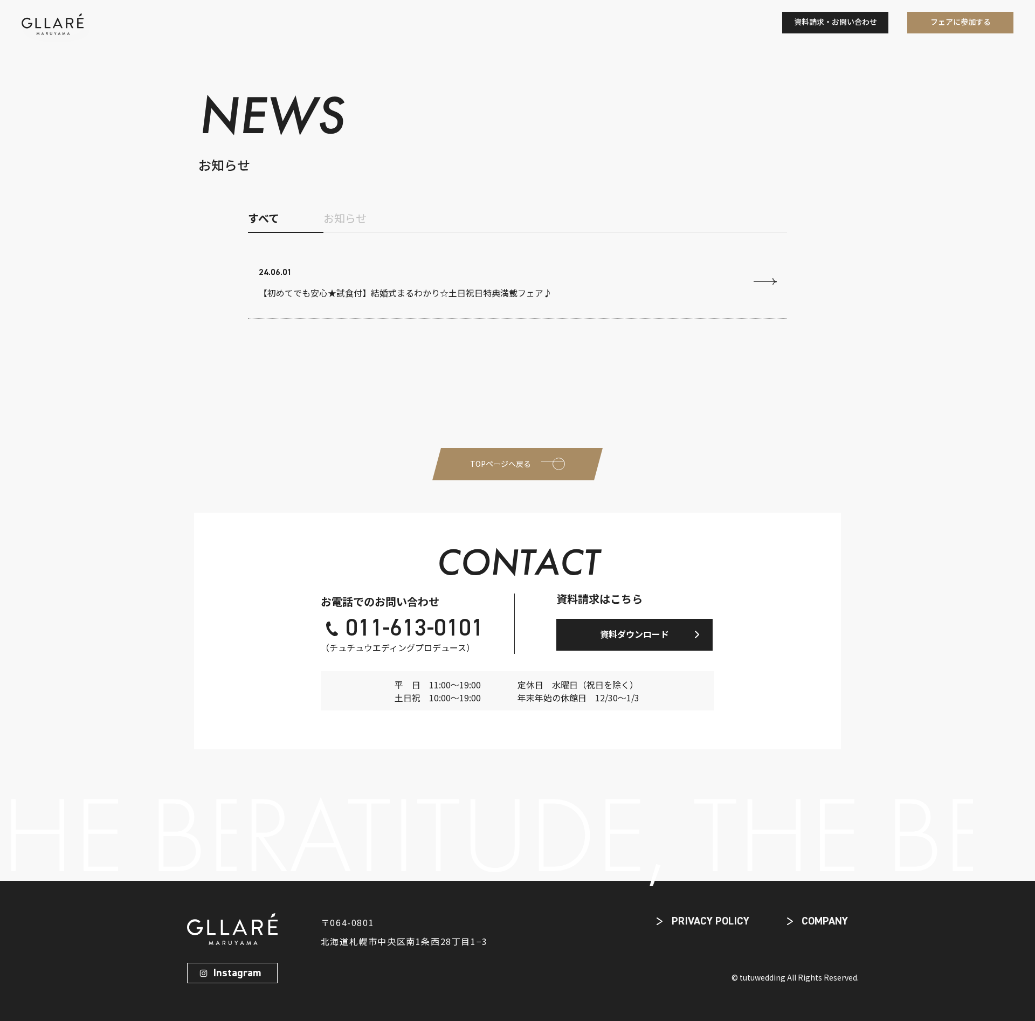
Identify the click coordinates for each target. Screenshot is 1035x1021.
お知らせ (345, 218)
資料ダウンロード (634, 633)
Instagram (237, 973)
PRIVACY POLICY (710, 921)
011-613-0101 (415, 629)
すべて (263, 218)
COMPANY (825, 921)
